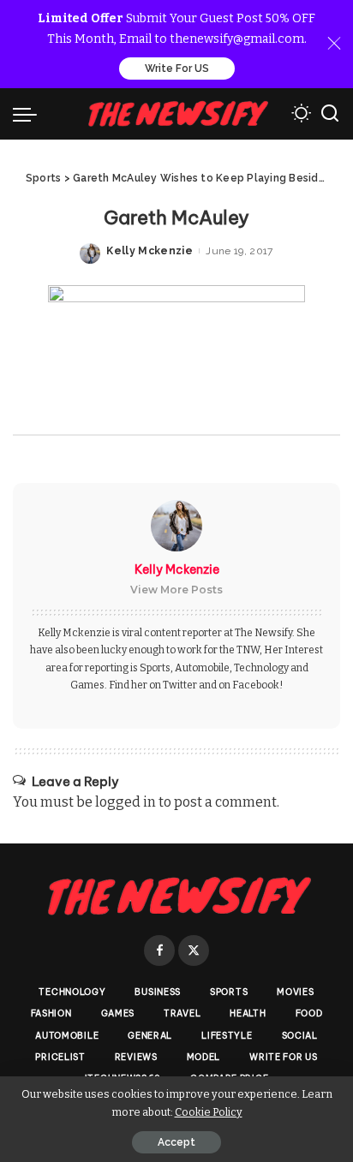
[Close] (334, 43)
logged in (125, 802)
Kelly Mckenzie (149, 251)
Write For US (177, 68)
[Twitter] (193, 950)
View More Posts (176, 589)
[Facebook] (159, 950)
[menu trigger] (29, 114)
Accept (176, 1142)
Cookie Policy (208, 1111)
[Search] (330, 114)
